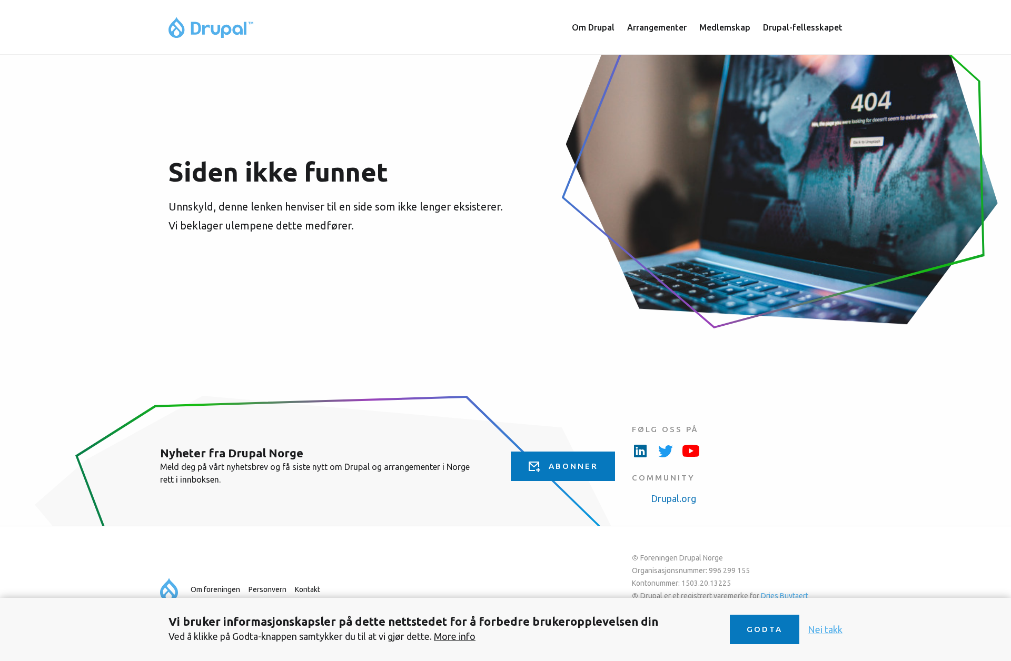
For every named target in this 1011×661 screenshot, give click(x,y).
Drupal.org (673, 498)
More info (454, 636)
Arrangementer (657, 27)
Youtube (690, 450)
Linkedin (640, 450)
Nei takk (825, 629)
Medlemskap (724, 27)
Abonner (573, 466)
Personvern (267, 589)
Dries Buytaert (784, 596)
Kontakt (307, 589)
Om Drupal (593, 27)
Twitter (665, 450)
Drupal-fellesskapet (803, 27)
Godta (764, 629)
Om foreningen (215, 589)
